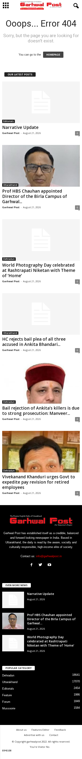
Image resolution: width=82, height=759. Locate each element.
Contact (53, 735)
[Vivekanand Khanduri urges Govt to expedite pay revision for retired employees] (41, 451)
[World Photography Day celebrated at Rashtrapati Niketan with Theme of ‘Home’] (41, 240)
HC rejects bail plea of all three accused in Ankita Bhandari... (34, 341)
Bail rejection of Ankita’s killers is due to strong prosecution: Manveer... (40, 410)
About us (21, 729)
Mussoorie (8, 708)
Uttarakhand (10, 184)
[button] (75, 6)
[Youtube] (50, 565)
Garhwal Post (10, 133)
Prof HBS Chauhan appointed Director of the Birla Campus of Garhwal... (34, 196)
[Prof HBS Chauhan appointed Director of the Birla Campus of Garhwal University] (41, 165)
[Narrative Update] (41, 102)
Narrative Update (20, 127)
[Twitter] (41, 565)
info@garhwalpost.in (49, 556)
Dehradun (9, 258)
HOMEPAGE (53, 54)
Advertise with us (34, 735)
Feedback (60, 729)
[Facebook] (32, 565)
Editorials (8, 121)
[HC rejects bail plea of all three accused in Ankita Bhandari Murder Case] (41, 314)
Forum (6, 701)
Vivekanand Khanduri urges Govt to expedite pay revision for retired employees (38, 482)
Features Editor (40, 729)
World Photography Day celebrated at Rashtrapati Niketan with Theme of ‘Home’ (38, 270)
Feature (7, 695)
